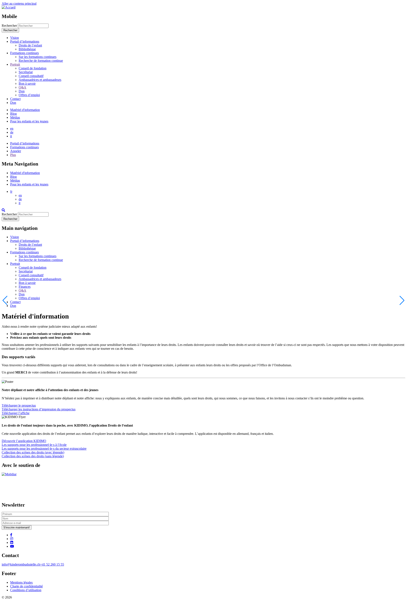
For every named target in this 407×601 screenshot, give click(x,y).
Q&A (22, 290)
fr (11, 191)
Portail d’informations (24, 241)
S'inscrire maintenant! (16, 527)
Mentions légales (21, 582)
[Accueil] (8, 7)
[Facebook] (11, 535)
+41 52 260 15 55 (52, 564)
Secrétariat (26, 271)
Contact (15, 302)
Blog (13, 113)
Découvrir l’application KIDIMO (24, 441)
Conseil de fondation (32, 267)
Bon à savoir (27, 283)
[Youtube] (12, 546)
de (11, 132)
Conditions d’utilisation (25, 590)
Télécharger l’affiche (15, 413)
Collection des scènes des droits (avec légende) (33, 452)
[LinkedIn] (11, 542)
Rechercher (9, 25)
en (11, 128)
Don (22, 294)
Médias (15, 117)
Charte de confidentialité (26, 586)
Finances (25, 286)
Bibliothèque (27, 248)
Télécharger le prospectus (19, 405)
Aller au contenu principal (19, 3)
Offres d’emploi (29, 298)
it (11, 136)
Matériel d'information (25, 110)
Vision (14, 237)
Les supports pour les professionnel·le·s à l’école (34, 445)
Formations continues (24, 252)
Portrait (15, 263)
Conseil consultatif (31, 275)
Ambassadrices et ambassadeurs (40, 279)
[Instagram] (11, 539)
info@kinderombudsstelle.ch (21, 564)
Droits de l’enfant (30, 244)
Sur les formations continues (37, 256)
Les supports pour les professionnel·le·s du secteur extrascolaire (44, 448)
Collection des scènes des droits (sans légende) (33, 456)
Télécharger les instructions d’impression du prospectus (38, 409)
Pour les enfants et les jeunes (29, 121)
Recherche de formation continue (41, 260)
